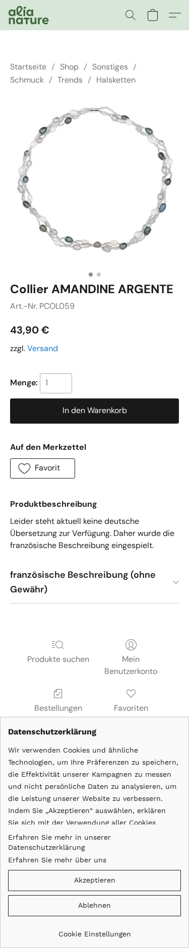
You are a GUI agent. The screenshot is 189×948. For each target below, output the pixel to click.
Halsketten (116, 80)
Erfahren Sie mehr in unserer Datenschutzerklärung (59, 842)
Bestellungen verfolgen (58, 714)
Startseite (28, 66)
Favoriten (131, 708)
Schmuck (27, 80)
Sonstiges (110, 66)
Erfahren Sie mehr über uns (57, 860)
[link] (94, 930)
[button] (29, 15)
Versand (42, 348)
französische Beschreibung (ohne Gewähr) (83, 582)
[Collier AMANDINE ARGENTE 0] (94, 181)
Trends (70, 80)
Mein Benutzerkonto (130, 665)
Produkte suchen (58, 659)
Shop (69, 66)
